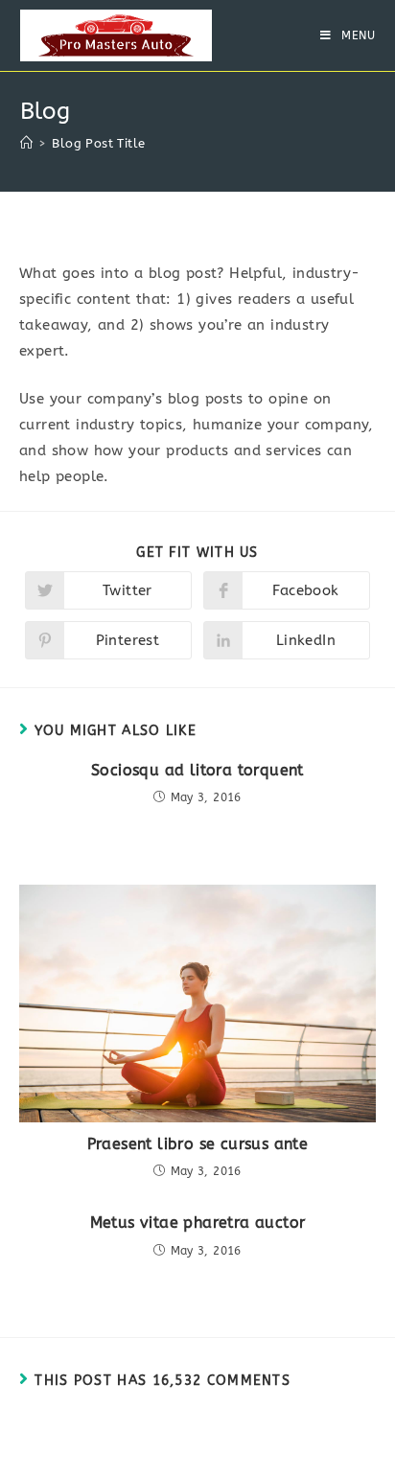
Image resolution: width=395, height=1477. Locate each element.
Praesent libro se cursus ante (198, 1144)
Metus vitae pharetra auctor (198, 1222)
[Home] (26, 143)
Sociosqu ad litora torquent (197, 770)
